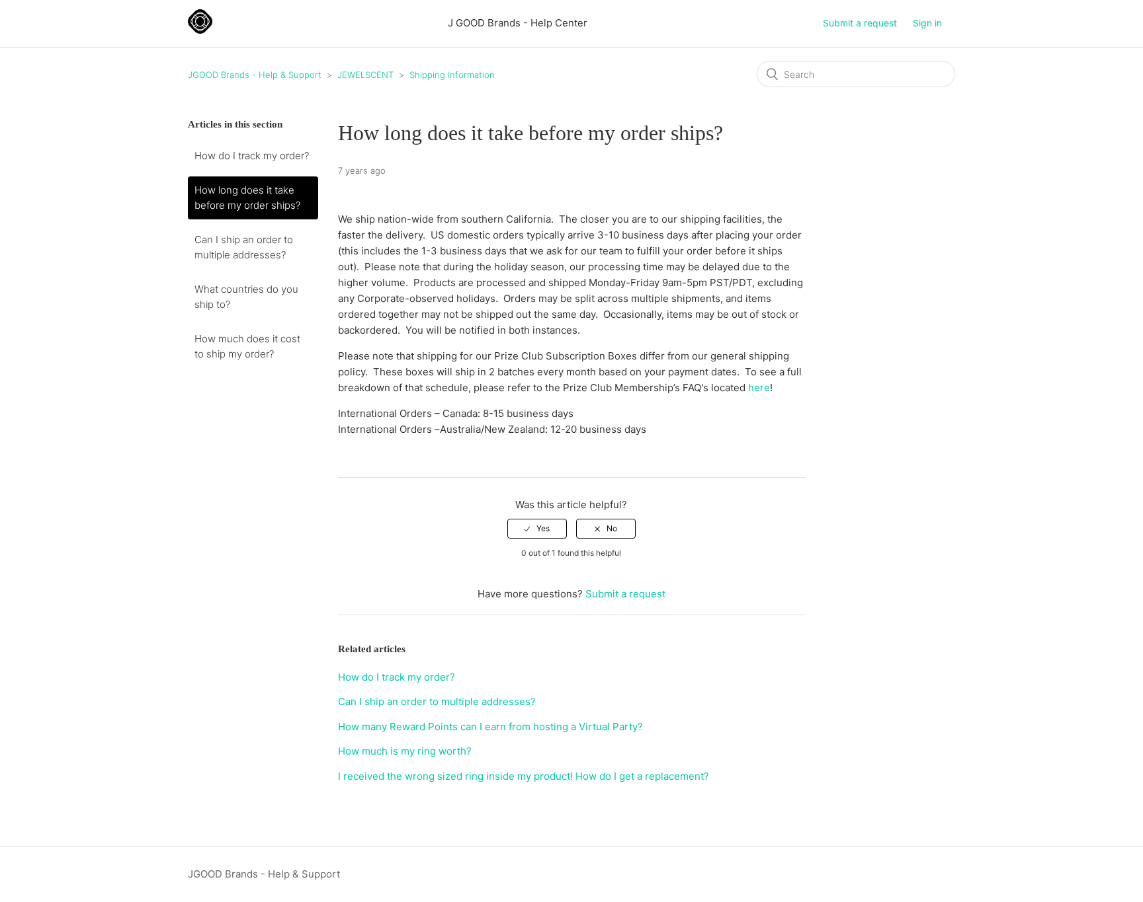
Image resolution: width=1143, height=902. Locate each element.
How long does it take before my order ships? (247, 197)
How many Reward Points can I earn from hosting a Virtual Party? (490, 726)
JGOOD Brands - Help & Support (254, 74)
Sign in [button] (927, 22)
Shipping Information (452, 74)
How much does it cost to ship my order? (247, 346)
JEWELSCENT (365, 74)
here (759, 387)
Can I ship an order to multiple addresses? (243, 247)
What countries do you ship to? (246, 297)
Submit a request (860, 22)
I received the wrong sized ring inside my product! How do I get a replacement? (523, 776)
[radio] (537, 529)
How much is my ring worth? (405, 751)
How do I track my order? (251, 155)
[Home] (200, 30)
